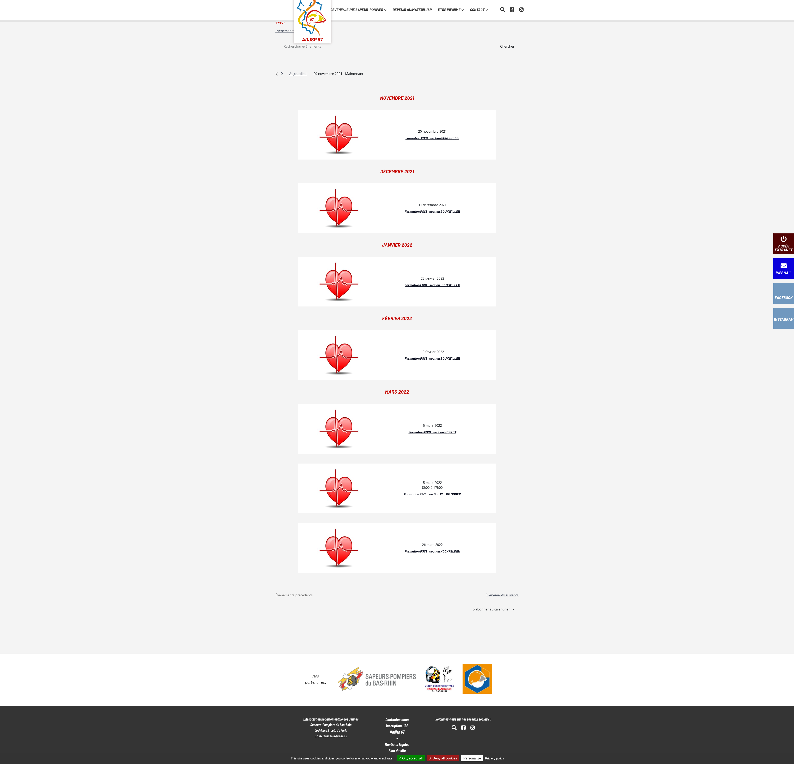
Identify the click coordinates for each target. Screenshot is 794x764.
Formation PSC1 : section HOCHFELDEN (432, 551)
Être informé (449, 9)
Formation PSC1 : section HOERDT (432, 432)
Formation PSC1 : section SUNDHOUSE (432, 138)
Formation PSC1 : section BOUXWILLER (432, 211)
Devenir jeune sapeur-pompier (356, 9)
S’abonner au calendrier (491, 609)
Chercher (507, 46)
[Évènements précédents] (276, 74)
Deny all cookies (444, 758)
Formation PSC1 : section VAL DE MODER (432, 494)
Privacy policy (494, 758)
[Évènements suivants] (282, 74)
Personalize (472, 758)
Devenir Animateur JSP (412, 9)
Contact (477, 9)
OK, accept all (412, 758)
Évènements (284, 31)
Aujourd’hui (298, 73)
